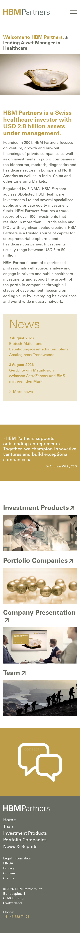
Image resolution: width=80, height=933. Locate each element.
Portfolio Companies (25, 840)
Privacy (9, 868)
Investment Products (25, 834)
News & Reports (20, 847)
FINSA (8, 863)
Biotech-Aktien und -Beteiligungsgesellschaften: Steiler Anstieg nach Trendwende (39, 349)
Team (9, 827)
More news (23, 392)
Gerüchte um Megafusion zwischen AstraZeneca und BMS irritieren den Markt (37, 376)
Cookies (9, 873)
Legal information (17, 858)
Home (9, 820)
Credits (8, 878)
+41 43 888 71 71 (16, 917)
